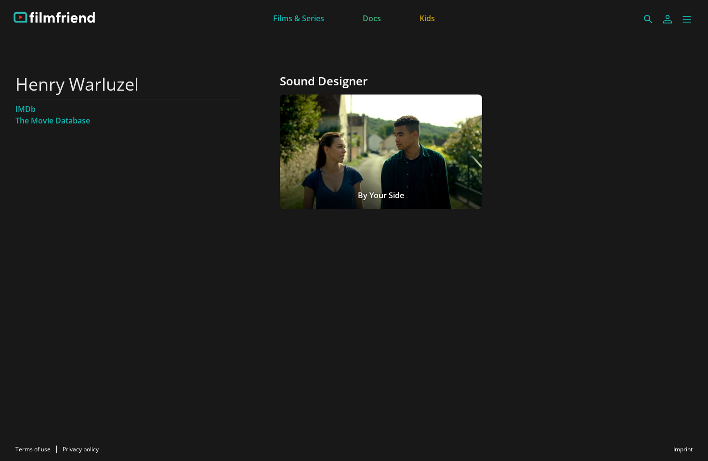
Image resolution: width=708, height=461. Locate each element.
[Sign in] (667, 19)
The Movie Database (52, 120)
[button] (686, 19)
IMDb (25, 109)
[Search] (648, 19)
